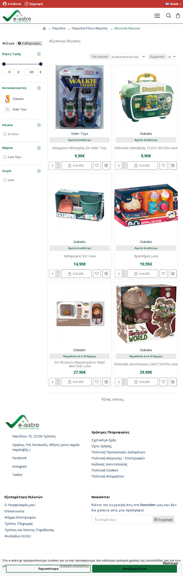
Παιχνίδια (58, 28)
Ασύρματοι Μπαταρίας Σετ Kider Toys (79, 148)
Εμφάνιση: (157, 56)
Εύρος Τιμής (11, 54)
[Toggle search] (168, 15)
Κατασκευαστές (14, 88)
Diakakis (146, 133)
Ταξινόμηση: (100, 56)
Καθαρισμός (31, 43)
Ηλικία (7, 125)
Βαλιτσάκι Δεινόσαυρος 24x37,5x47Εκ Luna (146, 364)
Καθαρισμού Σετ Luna (80, 256)
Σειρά (6, 171)
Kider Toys (79, 133)
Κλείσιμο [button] (170, 563)
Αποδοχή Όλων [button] (135, 569)
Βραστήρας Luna (146, 256)
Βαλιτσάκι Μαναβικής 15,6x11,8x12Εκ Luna (146, 148)
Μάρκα (7, 148)
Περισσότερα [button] (48, 569)
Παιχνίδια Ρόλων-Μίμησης (90, 28)
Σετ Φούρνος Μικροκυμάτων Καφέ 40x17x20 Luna (79, 364)
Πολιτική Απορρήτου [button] (74, 566)
